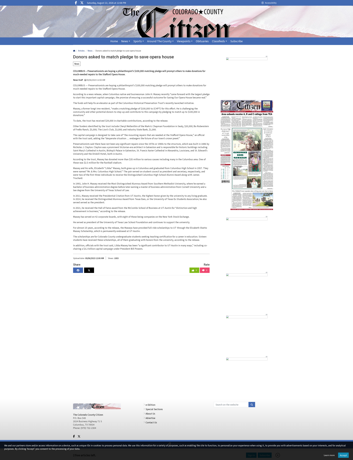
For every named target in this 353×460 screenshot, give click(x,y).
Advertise (150, 418)
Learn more (329, 455)
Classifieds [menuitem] (218, 41)
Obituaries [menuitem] (202, 41)
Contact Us (151, 422)
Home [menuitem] (114, 41)
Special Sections (154, 409)
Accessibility (270, 2)
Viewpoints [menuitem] (183, 41)
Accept (343, 455)
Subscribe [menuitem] (236, 41)
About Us (150, 413)
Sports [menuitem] (137, 41)
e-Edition (150, 404)
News (76, 63)
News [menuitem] (124, 41)
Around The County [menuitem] (159, 41)
